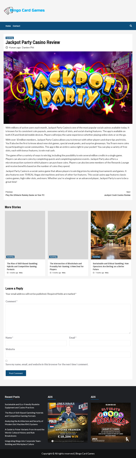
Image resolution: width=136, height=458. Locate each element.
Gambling (9, 38)
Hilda (21, 273)
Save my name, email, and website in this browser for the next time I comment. (47, 364)
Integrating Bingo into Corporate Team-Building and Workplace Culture (23, 442)
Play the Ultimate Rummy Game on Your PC (25, 193)
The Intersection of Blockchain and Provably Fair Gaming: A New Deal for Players (67, 266)
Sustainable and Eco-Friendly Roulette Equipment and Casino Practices (22, 406)
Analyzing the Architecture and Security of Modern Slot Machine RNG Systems (24, 422)
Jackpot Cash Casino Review (117, 193)
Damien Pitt (28, 47)
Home (8, 25)
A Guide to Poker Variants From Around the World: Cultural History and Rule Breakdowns (24, 432)
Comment (11, 301)
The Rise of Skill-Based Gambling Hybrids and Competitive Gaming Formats (22, 266)
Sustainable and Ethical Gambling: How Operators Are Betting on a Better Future (111, 266)
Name (9, 337)
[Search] (130, 25)
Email (72, 337)
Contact (16, 25)
